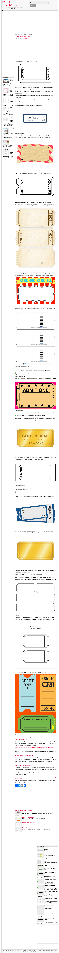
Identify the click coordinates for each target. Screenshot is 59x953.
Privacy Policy (17, 10)
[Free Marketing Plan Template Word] (19, 815)
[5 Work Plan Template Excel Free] (40, 857)
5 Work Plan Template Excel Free (50, 854)
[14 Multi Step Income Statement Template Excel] (40, 902)
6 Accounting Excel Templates (50, 879)
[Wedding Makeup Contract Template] (6, 154)
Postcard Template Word (49, 905)
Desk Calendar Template (11, 80)
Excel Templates (33, 951)
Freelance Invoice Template (28, 817)
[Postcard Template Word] (40, 906)
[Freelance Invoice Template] (18, 820)
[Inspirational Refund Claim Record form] (40, 912)
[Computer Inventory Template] (18, 826)
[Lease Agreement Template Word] (6, 110)
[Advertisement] (28, 21)
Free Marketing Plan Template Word (29, 812)
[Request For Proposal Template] (18, 831)
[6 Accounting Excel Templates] (40, 880)
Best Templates (39, 950)
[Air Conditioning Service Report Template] (40, 886)
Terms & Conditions (26, 10)
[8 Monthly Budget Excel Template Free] (40, 873)
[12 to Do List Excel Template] (40, 870)
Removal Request (35, 10)
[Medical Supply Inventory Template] (6, 121)
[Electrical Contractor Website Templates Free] (5, 132)
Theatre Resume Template (11, 100)
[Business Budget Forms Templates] (40, 851)
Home (6, 10)
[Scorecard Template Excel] (6, 144)
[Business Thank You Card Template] (6, 92)
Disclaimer (11, 10)
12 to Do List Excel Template (50, 867)
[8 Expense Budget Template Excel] (40, 892)
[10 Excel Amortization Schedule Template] (40, 863)
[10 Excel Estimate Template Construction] (40, 919)
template (20, 34)
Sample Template (31, 950)
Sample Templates (46, 950)
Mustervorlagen (54, 950)
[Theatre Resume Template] (6, 102)
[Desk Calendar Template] (6, 82)
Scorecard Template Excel (8, 145)
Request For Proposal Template (28, 827)
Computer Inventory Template (28, 822)
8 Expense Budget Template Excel (51, 891)
